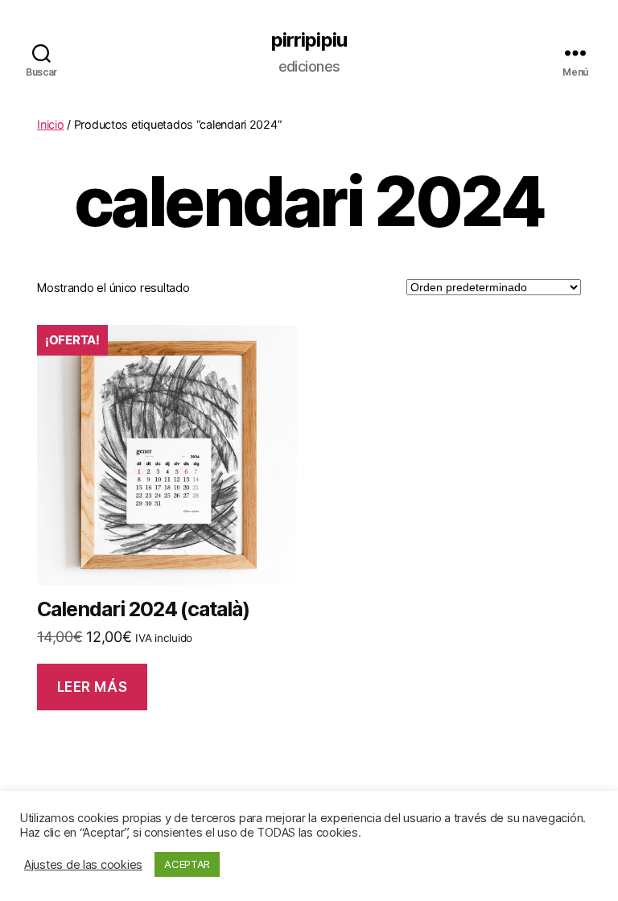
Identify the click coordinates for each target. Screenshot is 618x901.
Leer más (92, 687)
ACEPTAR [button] (187, 864)
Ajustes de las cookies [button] (83, 865)
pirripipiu (308, 40)
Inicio (50, 124)
